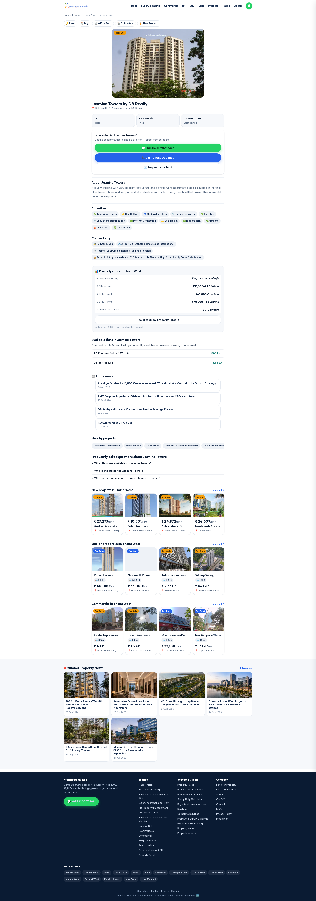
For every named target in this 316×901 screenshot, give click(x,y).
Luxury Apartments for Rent (154, 802)
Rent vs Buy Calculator (189, 794)
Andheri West (91, 872)
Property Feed (147, 855)
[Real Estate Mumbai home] (77, 6)
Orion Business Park (174, 636)
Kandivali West (112, 879)
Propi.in (165, 891)
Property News (185, 828)
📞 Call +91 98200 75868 (158, 157)
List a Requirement (226, 789)
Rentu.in (155, 891)
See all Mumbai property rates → (158, 320)
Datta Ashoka (133, 445)
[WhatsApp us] (249, 5)
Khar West (160, 872)
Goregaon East (179, 872)
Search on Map (147, 845)
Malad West (198, 872)
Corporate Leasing (149, 812)
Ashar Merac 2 (171, 526)
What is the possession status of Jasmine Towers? (127, 478)
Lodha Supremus (105, 636)
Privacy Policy (224, 813)
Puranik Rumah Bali (214, 445)
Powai (135, 872)
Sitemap (175, 891)
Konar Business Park (139, 636)
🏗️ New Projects (149, 23)
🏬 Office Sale (125, 23)
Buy (192, 5)
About (238, 5)
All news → (245, 668)
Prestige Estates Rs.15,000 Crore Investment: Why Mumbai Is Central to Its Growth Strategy (157, 385)
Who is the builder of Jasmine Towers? (119, 470)
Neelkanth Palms (139, 576)
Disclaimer (222, 818)
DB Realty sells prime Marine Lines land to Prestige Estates (136, 411)
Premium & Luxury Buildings (192, 818)
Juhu (147, 872)
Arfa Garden (152, 445)
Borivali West (92, 879)
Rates (226, 5)
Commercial (145, 835)
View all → (218, 490)
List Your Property (226, 784)
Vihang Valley (204, 576)
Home (66, 15)
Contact (220, 804)
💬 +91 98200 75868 (81, 801)
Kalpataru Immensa (174, 576)
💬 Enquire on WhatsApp (158, 148)
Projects (213, 5)
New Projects (146, 830)
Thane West (89, 15)
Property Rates (185, 784)
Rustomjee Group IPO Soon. (115, 424)
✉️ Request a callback (158, 167)
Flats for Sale (146, 826)
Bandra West (72, 872)
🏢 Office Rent (103, 23)
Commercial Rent (174, 5)
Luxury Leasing (150, 5)
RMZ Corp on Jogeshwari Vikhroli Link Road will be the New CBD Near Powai (147, 398)
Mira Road (131, 879)
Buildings (182, 809)
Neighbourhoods (148, 840)
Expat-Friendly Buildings (190, 823)
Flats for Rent (146, 784)
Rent (134, 5)
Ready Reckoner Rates (190, 789)
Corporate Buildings (188, 813)
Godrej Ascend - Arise (105, 526)
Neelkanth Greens (208, 526)
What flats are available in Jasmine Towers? (123, 463)
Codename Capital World (107, 445)
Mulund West (72, 879)
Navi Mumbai (149, 879)
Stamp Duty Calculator (189, 799)
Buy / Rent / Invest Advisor (192, 804)
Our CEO (221, 799)
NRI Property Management (153, 807)
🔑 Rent (70, 23)
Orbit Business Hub (138, 526)
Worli (106, 872)
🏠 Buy (85, 23)
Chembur (233, 872)
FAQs (219, 809)
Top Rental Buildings (150, 789)
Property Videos (186, 833)
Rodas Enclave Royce (106, 576)
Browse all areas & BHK (151, 850)
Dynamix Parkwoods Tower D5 (181, 445)
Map (201, 5)
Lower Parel (121, 872)
